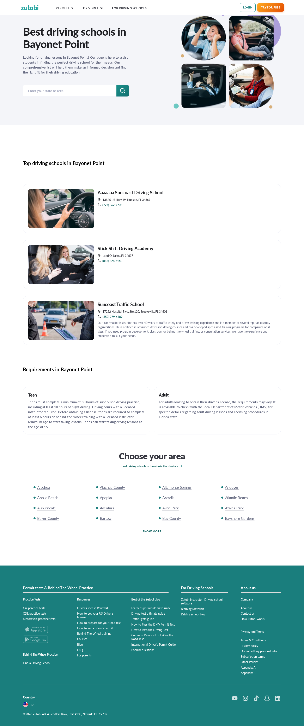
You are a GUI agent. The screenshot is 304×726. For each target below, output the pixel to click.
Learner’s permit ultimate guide (151, 608)
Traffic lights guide (142, 619)
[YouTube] (234, 698)
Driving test (93, 8)
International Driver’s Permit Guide (153, 644)
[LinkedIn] (277, 698)
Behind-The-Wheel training (94, 633)
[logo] (29, 7)
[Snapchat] (267, 698)
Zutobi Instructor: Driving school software (202, 601)
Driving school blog (193, 614)
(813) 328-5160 (112, 261)
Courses (82, 639)
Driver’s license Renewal (92, 608)
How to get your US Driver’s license (95, 615)
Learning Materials (192, 609)
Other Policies (249, 662)
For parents (84, 655)
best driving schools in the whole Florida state (150, 466)
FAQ (80, 650)
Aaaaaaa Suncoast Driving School (131, 192)
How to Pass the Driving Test (149, 630)
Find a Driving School (36, 663)
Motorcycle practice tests (39, 619)
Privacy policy (249, 646)
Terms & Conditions (253, 640)
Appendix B (248, 673)
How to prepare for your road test (99, 623)
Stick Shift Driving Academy (125, 248)
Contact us (248, 613)
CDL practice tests (35, 613)
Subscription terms (253, 656)
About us (246, 608)
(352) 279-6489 (112, 317)
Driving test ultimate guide (148, 613)
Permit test (65, 8)
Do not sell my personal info (259, 651)
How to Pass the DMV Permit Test (153, 624)
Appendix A (248, 667)
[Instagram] (245, 698)
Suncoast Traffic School (121, 304)
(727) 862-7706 (112, 205)
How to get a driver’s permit (95, 628)
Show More (152, 531)
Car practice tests (34, 608)
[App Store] (45, 629)
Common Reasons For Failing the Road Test (152, 637)
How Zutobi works (253, 619)
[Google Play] (45, 639)
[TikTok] (256, 698)
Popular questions (142, 650)
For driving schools (129, 8)
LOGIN (248, 7)
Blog (80, 644)
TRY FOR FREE (270, 7)
